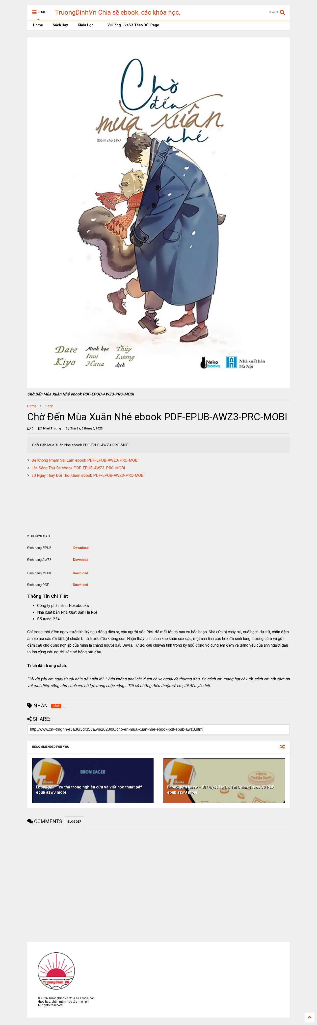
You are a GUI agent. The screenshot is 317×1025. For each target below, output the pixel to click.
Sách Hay (60, 25)
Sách (49, 406)
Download (81, 548)
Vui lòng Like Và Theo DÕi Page (133, 25)
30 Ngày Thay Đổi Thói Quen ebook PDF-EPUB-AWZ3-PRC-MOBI (88, 475)
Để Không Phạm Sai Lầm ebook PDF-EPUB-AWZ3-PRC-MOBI (85, 460)
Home (37, 25)
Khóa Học (85, 25)
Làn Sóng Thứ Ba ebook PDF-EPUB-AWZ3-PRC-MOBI (78, 468)
